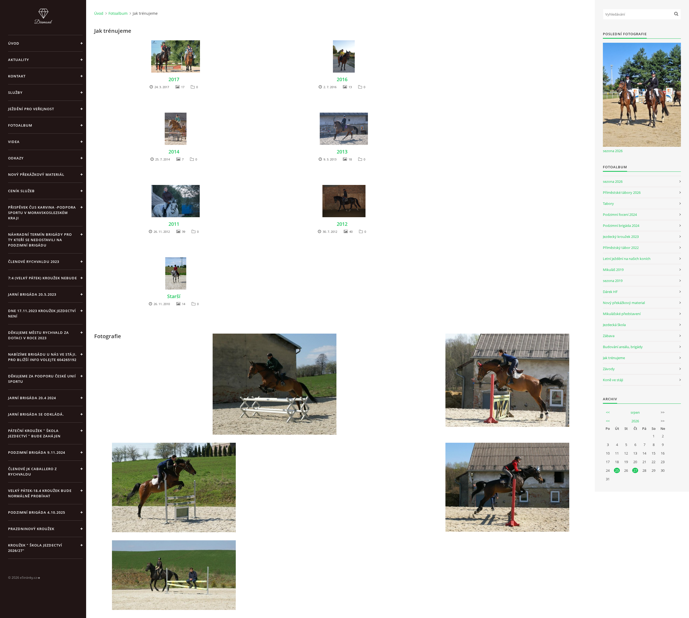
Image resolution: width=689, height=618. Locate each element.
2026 (635, 421)
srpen (635, 412)
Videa (14, 141)
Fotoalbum (20, 125)
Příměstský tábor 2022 (621, 247)
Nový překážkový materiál (36, 174)
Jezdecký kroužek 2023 (621, 236)
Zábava (608, 335)
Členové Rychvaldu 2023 (33, 261)
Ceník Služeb (21, 190)
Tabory (608, 203)
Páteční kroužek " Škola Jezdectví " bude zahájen (34, 433)
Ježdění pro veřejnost (31, 108)
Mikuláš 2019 (613, 269)
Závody (609, 368)
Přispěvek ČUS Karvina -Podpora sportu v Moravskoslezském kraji (42, 212)
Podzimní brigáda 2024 (621, 225)
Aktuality (18, 59)
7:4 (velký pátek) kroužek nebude (42, 278)
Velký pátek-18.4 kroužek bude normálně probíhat (40, 493)
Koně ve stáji (613, 379)
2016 (342, 79)
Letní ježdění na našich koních (627, 258)
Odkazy (16, 158)
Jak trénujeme (614, 357)
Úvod (13, 43)
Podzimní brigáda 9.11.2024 (36, 452)
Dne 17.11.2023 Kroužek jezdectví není (42, 313)
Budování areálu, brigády (623, 346)
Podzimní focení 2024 (620, 214)
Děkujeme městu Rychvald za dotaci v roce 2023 (38, 335)
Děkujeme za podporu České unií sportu (42, 379)
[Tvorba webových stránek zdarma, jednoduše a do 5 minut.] (39, 577)
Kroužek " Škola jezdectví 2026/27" (35, 548)
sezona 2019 (613, 280)
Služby (15, 92)
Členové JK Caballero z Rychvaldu (32, 471)
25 (617, 470)
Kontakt (17, 76)
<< (608, 412)
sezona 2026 (613, 150)
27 (635, 470)
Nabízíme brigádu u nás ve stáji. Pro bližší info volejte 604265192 (42, 357)
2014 (173, 151)
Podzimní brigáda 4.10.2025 (36, 512)
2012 (342, 224)
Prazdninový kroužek (31, 528)
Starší (173, 296)
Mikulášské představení (622, 313)
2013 (342, 151)
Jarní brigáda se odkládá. (36, 414)
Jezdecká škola (614, 324)
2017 (173, 79)
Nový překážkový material (624, 302)
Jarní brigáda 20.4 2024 (32, 397)
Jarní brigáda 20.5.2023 (32, 294)
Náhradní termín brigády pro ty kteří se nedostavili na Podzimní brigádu (40, 240)
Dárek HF (610, 291)
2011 (173, 224)
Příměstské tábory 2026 (622, 192)
